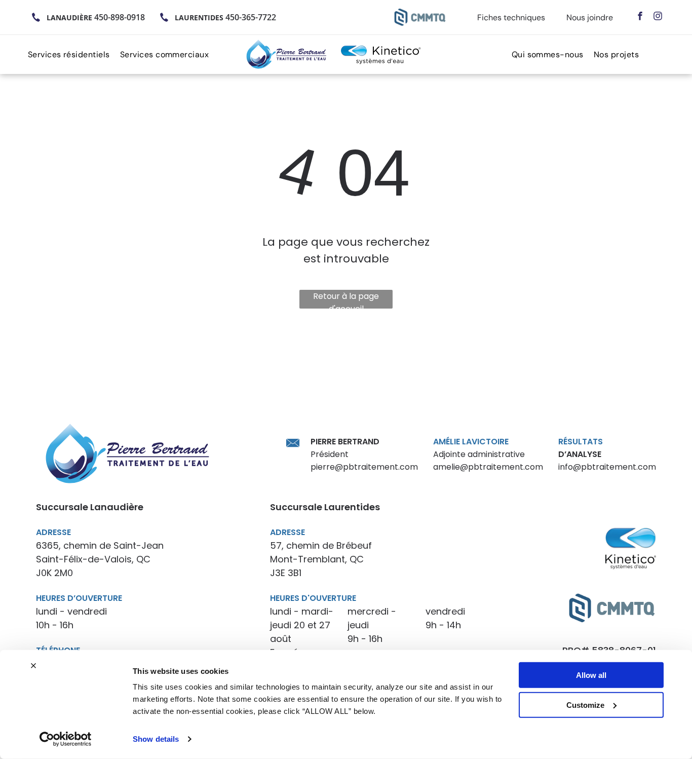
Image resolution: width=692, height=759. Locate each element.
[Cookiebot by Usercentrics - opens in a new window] (65, 739)
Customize (585, 704)
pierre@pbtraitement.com (364, 467)
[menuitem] (74, 54)
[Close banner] (33, 665)
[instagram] (657, 17)
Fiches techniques (511, 17)
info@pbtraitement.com (607, 467)
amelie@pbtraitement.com (488, 467)
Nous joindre (589, 17)
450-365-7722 (250, 17)
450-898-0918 (119, 17)
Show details (156, 739)
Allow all (591, 675)
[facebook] (640, 17)
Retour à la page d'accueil (346, 299)
